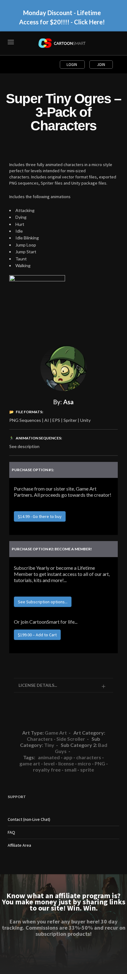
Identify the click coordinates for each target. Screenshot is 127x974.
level (49, 763)
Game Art (56, 733)
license (66, 763)
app (67, 757)
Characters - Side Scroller (56, 739)
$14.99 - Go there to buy (40, 516)
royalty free (47, 769)
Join (101, 64)
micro (84, 763)
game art (29, 763)
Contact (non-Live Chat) (29, 819)
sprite (87, 769)
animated (49, 757)
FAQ (11, 832)
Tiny (49, 745)
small (70, 769)
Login (72, 64)
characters (88, 757)
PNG (100, 763)
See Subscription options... (43, 602)
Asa (68, 401)
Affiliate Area (19, 845)
